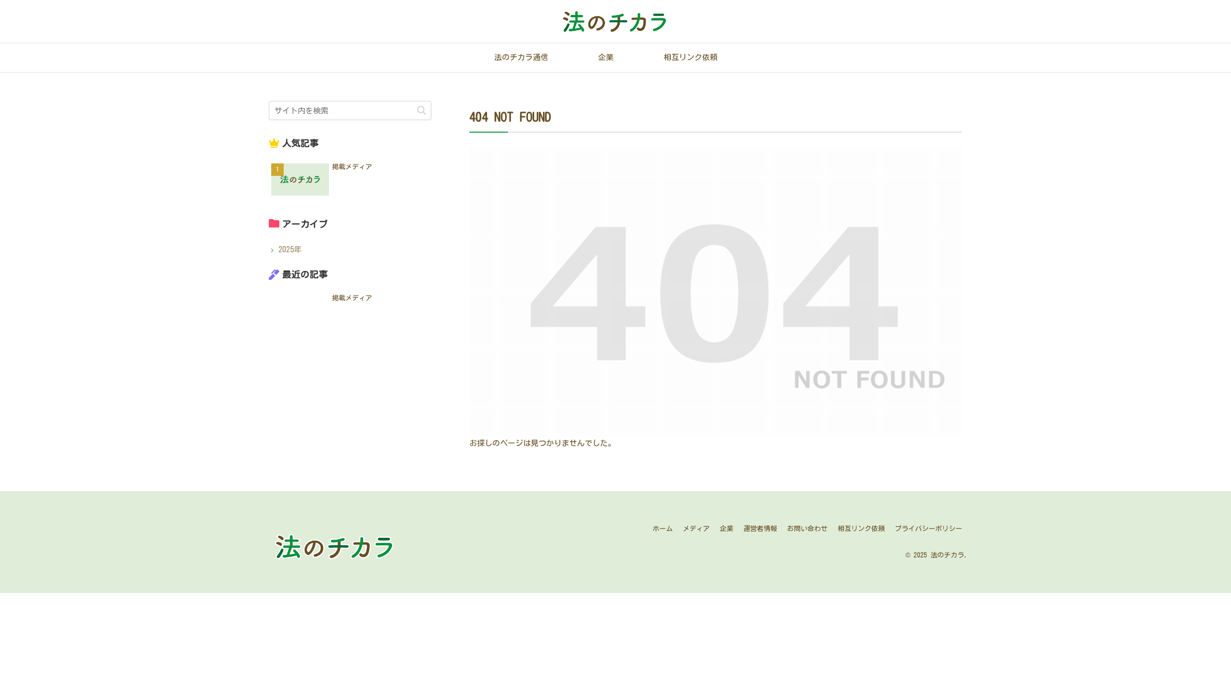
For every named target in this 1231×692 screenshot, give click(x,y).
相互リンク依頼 (861, 528)
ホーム (663, 528)
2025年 (289, 249)
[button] (421, 110)
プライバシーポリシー (928, 528)
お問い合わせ (807, 528)
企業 (726, 528)
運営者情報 (760, 528)
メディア (696, 528)
